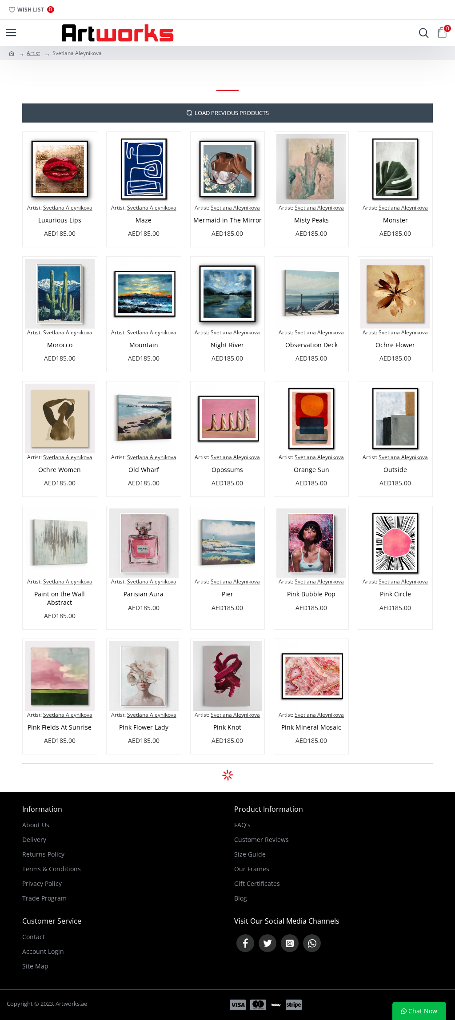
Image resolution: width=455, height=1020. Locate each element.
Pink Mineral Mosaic (311, 727)
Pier (227, 594)
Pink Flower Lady (143, 727)
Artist (33, 53)
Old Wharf (143, 470)
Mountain (143, 345)
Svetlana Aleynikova (67, 207)
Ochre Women (59, 470)
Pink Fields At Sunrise (60, 727)
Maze (144, 220)
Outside (395, 470)
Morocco (59, 345)
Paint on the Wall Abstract (59, 598)
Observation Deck (311, 345)
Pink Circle (395, 594)
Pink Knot (227, 727)
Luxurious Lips (59, 220)
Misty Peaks (311, 220)
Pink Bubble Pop (311, 594)
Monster (395, 220)
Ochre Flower (395, 345)
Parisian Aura (144, 594)
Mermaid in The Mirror (227, 220)
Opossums (227, 470)
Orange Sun (311, 470)
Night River (227, 345)
